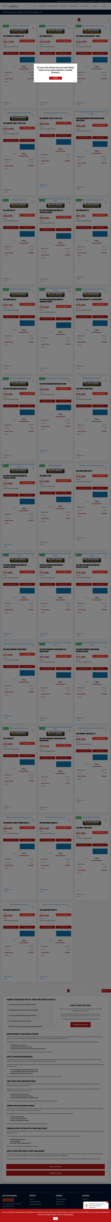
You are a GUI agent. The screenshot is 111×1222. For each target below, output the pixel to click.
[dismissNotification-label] (107, 1202)
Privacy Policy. (69, 1214)
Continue (55, 78)
